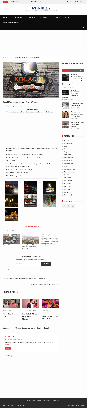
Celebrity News (68, 149)
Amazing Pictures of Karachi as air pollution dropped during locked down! (30, 246)
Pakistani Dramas (69, 169)
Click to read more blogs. (31, 226)
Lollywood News (69, 160)
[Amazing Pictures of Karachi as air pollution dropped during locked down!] (30, 239)
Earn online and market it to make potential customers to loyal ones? (26, 278)
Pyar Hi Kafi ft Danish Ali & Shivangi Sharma (30, 316)
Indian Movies (68, 157)
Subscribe (46, 264)
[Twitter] (67, 1)
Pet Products (68, 186)
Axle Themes (80, 405)
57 (42, 313)
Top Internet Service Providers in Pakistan (43, 284)
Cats (65, 146)
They (7, 164)
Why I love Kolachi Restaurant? (11, 245)
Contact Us (47, 400)
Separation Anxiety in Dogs (17, 2)
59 (36, 310)
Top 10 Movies (68, 195)
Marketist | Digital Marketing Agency (72, 63)
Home (5, 17)
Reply (7, 348)
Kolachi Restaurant (9, 270)
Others (67, 17)
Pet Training (44, 17)
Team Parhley (18, 106)
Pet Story (67, 189)
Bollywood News (69, 143)
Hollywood (67, 155)
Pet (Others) (68, 175)
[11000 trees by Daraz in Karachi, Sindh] (50, 240)
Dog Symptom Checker (11, 22)
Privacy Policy (56, 400)
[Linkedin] (70, 1)
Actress (66, 140)
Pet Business (30, 17)
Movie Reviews (68, 163)
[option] (25, 2)
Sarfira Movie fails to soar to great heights (77, 124)
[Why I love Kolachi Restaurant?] (11, 239)
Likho (39, 400)
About (34, 400)
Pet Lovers (56, 17)
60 (16, 310)
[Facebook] (64, 1)
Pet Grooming (17, 17)
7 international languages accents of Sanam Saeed (77, 114)
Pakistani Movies (69, 172)
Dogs (65, 152)
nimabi (7, 336)
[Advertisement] (43, 42)
